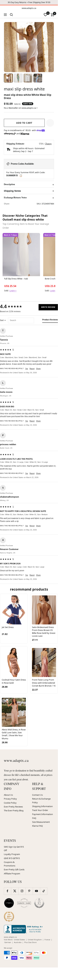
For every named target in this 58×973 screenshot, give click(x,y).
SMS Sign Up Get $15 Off (14, 848)
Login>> (13, 290)
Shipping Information (42, 806)
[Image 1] (8, 78)
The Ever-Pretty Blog (13, 810)
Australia (17, 942)
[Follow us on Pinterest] (29, 891)
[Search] (11, 14)
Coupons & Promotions (9, 864)
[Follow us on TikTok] (43, 891)
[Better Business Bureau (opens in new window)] (24, 929)
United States (19, 939)
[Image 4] (37, 78)
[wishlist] (45, 15)
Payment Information (42, 814)
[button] (50, 123)
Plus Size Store (30, 942)
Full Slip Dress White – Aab (16, 278)
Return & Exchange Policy (41, 800)
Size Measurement (41, 821)
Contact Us (37, 794)
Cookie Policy (10, 802)
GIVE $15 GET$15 (12, 858)
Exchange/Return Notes (15, 197)
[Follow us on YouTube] (36, 891)
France (47, 939)
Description (9, 184)
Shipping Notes (12, 190)
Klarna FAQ (37, 825)
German (7, 942)
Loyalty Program (12, 854)
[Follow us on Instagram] (22, 891)
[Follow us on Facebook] (7, 891)
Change (48, 143)
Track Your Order (40, 810)
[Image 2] (18, 78)
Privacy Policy (10, 798)
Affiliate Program (12, 873)
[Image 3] (27, 78)
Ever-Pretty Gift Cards (14, 869)
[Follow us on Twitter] (14, 891)
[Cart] (52, 14)
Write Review (48, 307)
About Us (8, 794)
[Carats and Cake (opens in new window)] (24, 903)
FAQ (34, 818)
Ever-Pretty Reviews (13, 806)
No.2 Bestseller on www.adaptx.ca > (21, 107)
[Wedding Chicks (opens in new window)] (9, 903)
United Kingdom (35, 939)
